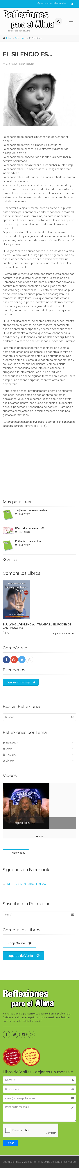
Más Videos (18, 852)
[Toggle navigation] (71, 21)
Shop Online (16, 943)
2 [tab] (39, 836)
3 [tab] (42, 836)
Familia (11, 754)
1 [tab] (37, 836)
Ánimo (10, 760)
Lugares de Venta (20, 956)
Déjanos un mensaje (18, 682)
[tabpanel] (39, 809)
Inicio (8, 38)
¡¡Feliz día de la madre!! (29, 528)
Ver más (12, 559)
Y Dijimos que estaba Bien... (32, 510)
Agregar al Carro (61, 633)
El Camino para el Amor (29, 541)
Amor (9, 748)
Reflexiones (20, 38)
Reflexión (12, 742)
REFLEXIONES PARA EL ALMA (26, 884)
